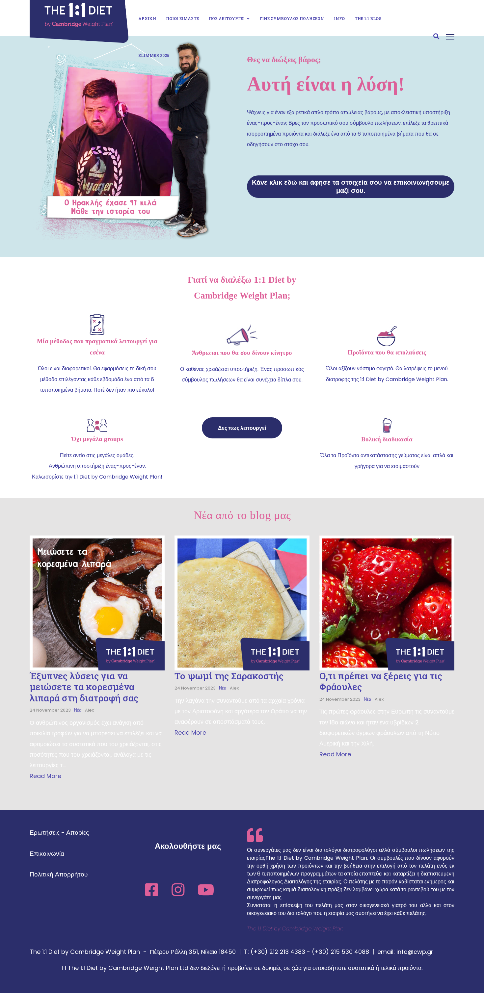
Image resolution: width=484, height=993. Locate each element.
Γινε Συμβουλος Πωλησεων (291, 18)
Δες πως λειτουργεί (242, 428)
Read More (45, 776)
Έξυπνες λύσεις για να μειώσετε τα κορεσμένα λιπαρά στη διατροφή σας (84, 687)
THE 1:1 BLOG (368, 18)
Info (339, 18)
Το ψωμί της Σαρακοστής (229, 676)
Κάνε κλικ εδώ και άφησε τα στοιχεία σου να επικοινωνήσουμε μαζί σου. (350, 186)
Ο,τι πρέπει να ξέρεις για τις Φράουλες (380, 681)
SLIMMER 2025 (153, 55)
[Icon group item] (151, 887)
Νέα (78, 710)
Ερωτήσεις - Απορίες (59, 832)
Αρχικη (147, 18)
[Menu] (450, 37)
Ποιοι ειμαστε (182, 18)
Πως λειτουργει (227, 18)
